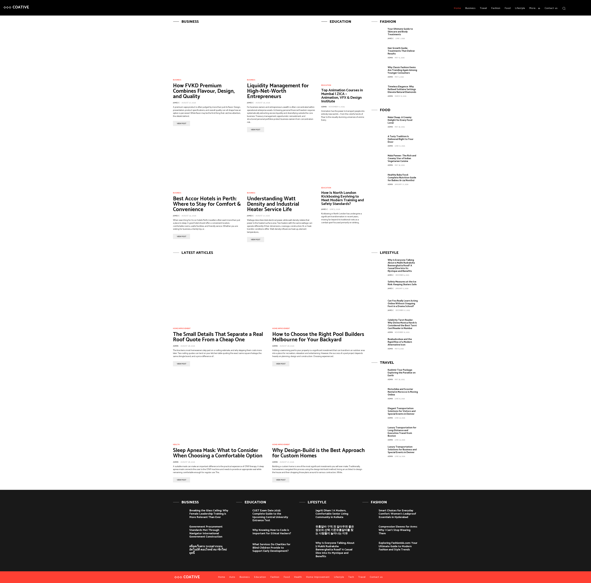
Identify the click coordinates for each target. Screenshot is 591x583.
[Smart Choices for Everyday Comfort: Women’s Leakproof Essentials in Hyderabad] (369, 513)
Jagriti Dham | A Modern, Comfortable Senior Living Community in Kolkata (332, 514)
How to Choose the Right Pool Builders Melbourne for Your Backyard (318, 337)
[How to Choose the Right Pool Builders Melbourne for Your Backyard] (318, 290)
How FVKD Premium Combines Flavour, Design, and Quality (204, 91)
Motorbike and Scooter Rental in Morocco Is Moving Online (403, 392)
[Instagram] (578, 8)
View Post (181, 123)
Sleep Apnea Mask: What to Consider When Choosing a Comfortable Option (217, 453)
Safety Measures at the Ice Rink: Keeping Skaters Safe (402, 283)
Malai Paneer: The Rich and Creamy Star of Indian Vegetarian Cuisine (402, 158)
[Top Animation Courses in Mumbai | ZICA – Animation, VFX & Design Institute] (343, 53)
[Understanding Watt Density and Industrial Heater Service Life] (281, 163)
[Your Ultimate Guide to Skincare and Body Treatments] (378, 34)
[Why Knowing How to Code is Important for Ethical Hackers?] (243, 532)
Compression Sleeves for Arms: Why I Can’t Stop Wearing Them (398, 530)
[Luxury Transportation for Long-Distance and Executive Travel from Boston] (378, 433)
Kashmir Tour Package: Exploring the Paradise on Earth (402, 372)
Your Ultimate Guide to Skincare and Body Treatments (400, 31)
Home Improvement (182, 328)
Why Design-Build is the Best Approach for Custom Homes (318, 453)
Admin (324, 106)
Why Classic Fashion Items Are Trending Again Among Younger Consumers (402, 70)
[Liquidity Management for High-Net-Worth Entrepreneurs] (281, 50)
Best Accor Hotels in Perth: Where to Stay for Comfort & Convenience (207, 204)
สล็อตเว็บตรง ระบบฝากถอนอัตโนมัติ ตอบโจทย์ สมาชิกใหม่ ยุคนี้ (208, 549)
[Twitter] (583, 8)
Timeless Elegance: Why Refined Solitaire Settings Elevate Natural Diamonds (402, 89)
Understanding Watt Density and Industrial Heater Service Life (273, 204)
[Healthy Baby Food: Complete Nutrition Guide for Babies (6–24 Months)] (378, 180)
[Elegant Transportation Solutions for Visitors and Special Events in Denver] (378, 414)
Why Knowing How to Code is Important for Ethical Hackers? (271, 532)
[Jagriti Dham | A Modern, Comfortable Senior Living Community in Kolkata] (306, 513)
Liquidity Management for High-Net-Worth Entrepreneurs (278, 91)
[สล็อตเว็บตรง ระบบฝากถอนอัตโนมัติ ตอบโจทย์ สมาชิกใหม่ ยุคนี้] (180, 549)
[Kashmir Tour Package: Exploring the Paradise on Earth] (378, 375)
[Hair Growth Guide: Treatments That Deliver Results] (378, 53)
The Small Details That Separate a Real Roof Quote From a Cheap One (218, 337)
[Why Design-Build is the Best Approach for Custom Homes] (318, 406)
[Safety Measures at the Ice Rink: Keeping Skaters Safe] (378, 287)
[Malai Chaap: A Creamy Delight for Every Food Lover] (378, 123)
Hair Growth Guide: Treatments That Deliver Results (401, 51)
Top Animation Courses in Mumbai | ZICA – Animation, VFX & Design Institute (342, 95)
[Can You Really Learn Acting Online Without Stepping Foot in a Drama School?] (378, 306)
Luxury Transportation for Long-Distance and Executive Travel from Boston (402, 432)
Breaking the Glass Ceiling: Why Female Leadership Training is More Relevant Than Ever (208, 514)
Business (177, 80)
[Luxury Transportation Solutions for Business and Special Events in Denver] (378, 452)
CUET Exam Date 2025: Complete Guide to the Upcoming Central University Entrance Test (270, 515)
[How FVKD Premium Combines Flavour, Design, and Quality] (207, 50)
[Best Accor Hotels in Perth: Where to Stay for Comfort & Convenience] (207, 163)
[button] (564, 8)
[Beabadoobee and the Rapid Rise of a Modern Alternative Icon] (378, 345)
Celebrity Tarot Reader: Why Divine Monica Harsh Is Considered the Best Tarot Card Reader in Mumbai (402, 324)
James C (176, 102)
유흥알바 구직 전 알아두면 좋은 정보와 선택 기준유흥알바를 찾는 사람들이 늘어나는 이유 (335, 530)
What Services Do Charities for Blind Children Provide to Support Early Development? (271, 547)
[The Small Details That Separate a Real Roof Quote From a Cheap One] (219, 290)
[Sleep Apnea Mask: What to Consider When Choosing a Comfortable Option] (219, 406)
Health (176, 445)
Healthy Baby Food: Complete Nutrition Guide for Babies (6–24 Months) (402, 177)
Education (326, 85)
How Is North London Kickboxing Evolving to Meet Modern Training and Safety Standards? (342, 198)
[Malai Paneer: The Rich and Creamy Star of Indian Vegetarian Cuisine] (378, 161)
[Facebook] (572, 8)
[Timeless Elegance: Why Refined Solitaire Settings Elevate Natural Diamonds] (378, 92)
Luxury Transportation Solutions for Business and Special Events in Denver (402, 449)
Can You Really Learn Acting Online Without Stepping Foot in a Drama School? (403, 303)
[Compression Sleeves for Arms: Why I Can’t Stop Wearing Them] (369, 529)
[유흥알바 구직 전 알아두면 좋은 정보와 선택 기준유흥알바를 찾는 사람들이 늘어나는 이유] (306, 529)
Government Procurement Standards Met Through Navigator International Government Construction (206, 531)
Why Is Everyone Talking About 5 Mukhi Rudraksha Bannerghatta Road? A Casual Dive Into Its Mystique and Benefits (401, 265)
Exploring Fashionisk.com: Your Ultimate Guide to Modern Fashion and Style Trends (398, 546)
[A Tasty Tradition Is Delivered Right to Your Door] (378, 142)
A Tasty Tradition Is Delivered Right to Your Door (400, 139)
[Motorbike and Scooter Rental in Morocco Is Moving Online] (378, 395)
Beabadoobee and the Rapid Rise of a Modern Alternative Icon (400, 342)
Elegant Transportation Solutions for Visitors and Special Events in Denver (402, 411)
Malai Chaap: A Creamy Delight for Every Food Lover (400, 120)
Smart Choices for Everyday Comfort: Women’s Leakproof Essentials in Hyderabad (397, 514)
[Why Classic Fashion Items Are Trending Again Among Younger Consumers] (378, 73)
